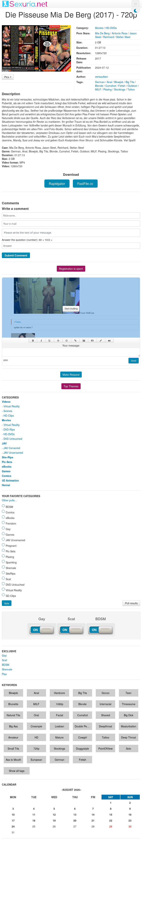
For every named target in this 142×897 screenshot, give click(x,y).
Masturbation (128, 726)
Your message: (71, 345)
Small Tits (13, 748)
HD (36, 737)
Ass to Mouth (13, 759)
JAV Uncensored (13, 452)
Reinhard (108, 37)
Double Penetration (83, 726)
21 (93, 820)
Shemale (7, 669)
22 (110, 820)
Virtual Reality (12, 406)
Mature (59, 737)
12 (54, 814)
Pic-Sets (7, 462)
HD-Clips (9, 415)
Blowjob (118, 82)
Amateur (13, 737)
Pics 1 (7, 77)
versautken (101, 76)
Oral (36, 715)
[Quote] (109, 341)
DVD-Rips (9, 429)
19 (54, 820)
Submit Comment (16, 255)
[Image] (84, 341)
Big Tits (130, 82)
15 (110, 814)
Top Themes (71, 386)
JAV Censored (12, 448)
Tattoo (131, 89)
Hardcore (59, 693)
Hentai (6, 485)
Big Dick (128, 715)
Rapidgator (57, 183)
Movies (99, 28)
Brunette (13, 704)
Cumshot (110, 86)
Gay (4, 655)
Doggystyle (82, 748)
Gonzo (105, 693)
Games (6, 471)
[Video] (92, 341)
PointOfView (105, 748)
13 (74, 814)
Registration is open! (71, 269)
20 (74, 820)
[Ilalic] (41, 341)
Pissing (107, 89)
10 (13, 814)
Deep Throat (128, 737)
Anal (109, 82)
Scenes (8, 411)
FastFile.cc (85, 183)
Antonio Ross (119, 33)
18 (33, 820)
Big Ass (13, 726)
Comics (6, 476)
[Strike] (58, 341)
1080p (59, 704)
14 (93, 814)
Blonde (99, 86)
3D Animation (10, 480)
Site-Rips (7, 457)
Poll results (131, 603)
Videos (6, 401)
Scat (4, 660)
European (36, 759)
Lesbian (59, 726)
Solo (128, 748)
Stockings (119, 89)
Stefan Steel (123, 37)
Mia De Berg (102, 33)
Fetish (121, 86)
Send (133, 361)
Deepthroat (105, 726)
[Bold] (32, 341)
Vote (6, 603)
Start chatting (71, 308)
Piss (4, 674)
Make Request (71, 374)
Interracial (105, 704)
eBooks (6, 466)
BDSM (5, 665)
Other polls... (9, 500)
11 (33, 814)
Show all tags (16, 771)
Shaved (105, 715)
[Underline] (49, 341)
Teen (128, 693)
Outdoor (132, 86)
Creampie (36, 726)
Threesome (128, 704)
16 (130, 814)
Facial (59, 715)
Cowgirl (82, 737)
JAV (4, 443)
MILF (98, 89)
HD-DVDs (111, 28)
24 (13, 826)
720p (36, 748)
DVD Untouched (13, 439)
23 (130, 820)
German (100, 82)
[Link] (75, 341)
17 (13, 820)
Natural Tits (13, 715)
